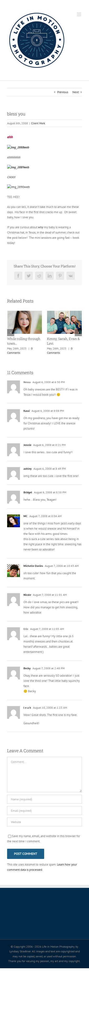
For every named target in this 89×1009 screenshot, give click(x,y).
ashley (27, 468)
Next (75, 92)
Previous (62, 92)
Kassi (26, 411)
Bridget (27, 492)
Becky (27, 668)
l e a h (27, 707)
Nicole (27, 594)
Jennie (27, 445)
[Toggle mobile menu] (79, 14)
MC (25, 516)
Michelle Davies (33, 566)
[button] (10, 332)
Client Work (38, 123)
